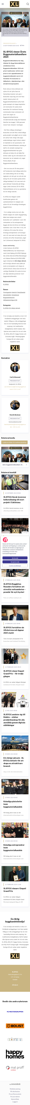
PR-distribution (15, 1091)
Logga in (15, 1102)
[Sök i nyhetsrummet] (27, 4)
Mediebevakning (15, 1089)
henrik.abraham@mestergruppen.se (15, 424)
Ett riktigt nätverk (14, 308)
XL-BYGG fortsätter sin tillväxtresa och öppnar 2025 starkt (13, 630)
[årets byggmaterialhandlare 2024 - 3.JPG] (15, 454)
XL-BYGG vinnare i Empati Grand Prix (14, 889)
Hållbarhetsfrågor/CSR (10, 300)
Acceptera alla (15, 562)
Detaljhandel (21, 292)
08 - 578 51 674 (15, 427)
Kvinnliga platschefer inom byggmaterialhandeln (12, 804)
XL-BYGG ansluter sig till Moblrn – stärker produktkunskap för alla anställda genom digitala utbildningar (14, 719)
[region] (15, 552)
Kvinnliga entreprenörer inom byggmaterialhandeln (13, 847)
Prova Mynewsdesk (15, 1094)
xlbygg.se (15, 985)
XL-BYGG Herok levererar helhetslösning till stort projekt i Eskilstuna (14, 500)
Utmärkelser (15, 295)
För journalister (15, 1096)
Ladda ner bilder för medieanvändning (14, 442)
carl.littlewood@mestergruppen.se (15, 387)
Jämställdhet (7, 295)
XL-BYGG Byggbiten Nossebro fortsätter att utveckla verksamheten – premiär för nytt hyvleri (14, 588)
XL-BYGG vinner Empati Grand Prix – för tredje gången (13, 673)
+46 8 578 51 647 (15, 389)
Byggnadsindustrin (8, 297)
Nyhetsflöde (15, 1099)
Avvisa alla (15, 558)
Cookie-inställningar (15, 565)
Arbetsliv (14, 292)
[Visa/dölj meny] (2, 4)
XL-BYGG (6, 284)
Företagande (7, 292)
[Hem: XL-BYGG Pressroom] (14, 4)
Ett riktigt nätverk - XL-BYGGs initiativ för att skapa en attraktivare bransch (13, 762)
